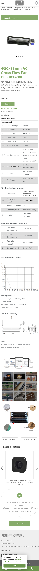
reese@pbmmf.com (8, 543)
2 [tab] (18, 56)
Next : (30, 439)
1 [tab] (16, 56)
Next (37, 468)
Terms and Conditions (16, 562)
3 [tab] (20, 56)
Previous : (10, 439)
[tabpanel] (19, 40)
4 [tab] (22, 56)
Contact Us (20, 523)
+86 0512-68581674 (8, 541)
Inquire (7, 104)
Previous (2, 468)
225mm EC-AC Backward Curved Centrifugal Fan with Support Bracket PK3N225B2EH (20, 482)
